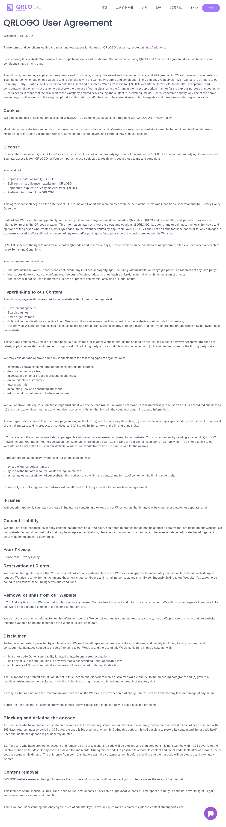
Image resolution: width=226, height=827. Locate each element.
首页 (104, 7)
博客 (159, 7)
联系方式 (176, 7)
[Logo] (23, 8)
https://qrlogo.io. (155, 47)
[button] (194, 7)
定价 (145, 7)
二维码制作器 (124, 7)
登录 (210, 8)
